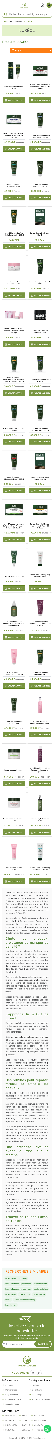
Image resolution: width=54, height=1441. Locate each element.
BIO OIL (24, 1416)
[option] (27, 651)
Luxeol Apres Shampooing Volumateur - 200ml (40, 869)
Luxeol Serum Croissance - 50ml (14, 88)
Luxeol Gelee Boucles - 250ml (14, 869)
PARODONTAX (40, 1420)
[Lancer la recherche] (5, 14)
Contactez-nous (12, 1404)
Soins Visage (37, 1395)
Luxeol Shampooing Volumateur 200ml (14, 185)
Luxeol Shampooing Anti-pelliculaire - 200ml (40, 136)
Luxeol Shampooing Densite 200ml (40, 283)
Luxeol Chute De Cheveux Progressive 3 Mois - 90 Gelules (40, 526)
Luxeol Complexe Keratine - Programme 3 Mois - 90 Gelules (14, 135)
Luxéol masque (39, 1294)
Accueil (9, 21)
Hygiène (35, 1385)
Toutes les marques (42, 1430)
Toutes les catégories (40, 1399)
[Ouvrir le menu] (4, 5)
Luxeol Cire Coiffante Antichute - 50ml (40, 332)
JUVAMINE (25, 1425)
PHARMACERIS (11, 1425)
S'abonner (43, 1344)
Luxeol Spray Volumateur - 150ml (40, 820)
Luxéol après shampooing (24, 1300)
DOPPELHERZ (40, 1416)
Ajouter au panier (15, 100)
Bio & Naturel (36, 1390)
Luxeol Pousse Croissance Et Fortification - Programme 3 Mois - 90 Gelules (14, 526)
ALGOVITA (38, 1425)
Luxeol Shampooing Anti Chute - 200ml (14, 722)
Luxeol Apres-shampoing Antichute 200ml (40, 576)
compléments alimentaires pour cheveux (29, 1037)
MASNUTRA (10, 1416)
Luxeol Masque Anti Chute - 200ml (14, 820)
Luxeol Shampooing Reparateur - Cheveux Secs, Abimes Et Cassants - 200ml (14, 379)
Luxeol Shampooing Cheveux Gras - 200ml (40, 429)
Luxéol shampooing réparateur (18, 1289)
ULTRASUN (10, 1420)
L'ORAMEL (25, 1430)
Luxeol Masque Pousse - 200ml (14, 771)
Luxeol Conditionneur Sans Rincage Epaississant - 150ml (40, 770)
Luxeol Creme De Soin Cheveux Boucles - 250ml (40, 722)
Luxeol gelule (10, 1305)
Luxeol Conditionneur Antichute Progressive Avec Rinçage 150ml (14, 624)
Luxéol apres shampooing (16, 1278)
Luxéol (8, 1300)
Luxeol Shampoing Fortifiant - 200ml (14, 429)
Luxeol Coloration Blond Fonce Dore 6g (40, 478)
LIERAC (24, 1420)
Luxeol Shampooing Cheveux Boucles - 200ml (14, 673)
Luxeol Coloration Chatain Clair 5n (40, 234)
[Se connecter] (42, 5)
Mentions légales (12, 1390)
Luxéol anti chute (41, 1289)
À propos (9, 1385)
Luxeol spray (10, 1294)
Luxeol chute (24, 1294)
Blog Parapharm (11, 1395)
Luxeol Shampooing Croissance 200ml (40, 185)
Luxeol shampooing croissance (18, 1284)
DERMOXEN (10, 1430)
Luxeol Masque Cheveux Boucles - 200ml (14, 283)
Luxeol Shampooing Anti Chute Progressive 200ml (14, 234)
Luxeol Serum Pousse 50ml (14, 577)
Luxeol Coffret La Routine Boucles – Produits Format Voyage (14, 331)
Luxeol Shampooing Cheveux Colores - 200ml (14, 478)
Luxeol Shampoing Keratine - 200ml (40, 380)
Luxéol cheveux (40, 1284)
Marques (19, 21)
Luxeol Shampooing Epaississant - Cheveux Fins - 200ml (40, 624)
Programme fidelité (13, 1399)
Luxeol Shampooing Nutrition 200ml (40, 673)
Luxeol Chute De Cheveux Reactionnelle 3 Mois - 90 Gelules (40, 87)
